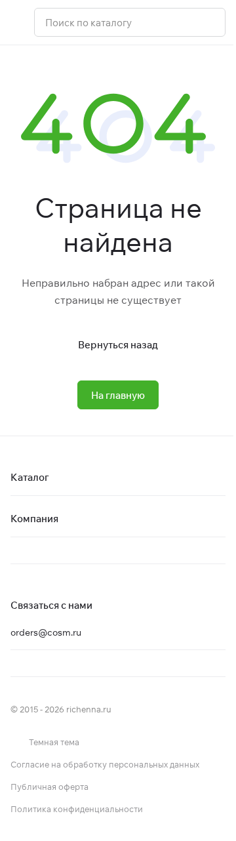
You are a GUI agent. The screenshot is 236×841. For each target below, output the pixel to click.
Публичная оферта (49, 786)
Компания (34, 518)
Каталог (29, 477)
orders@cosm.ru (45, 632)
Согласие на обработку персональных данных (104, 764)
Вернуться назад (118, 344)
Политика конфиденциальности (76, 809)
